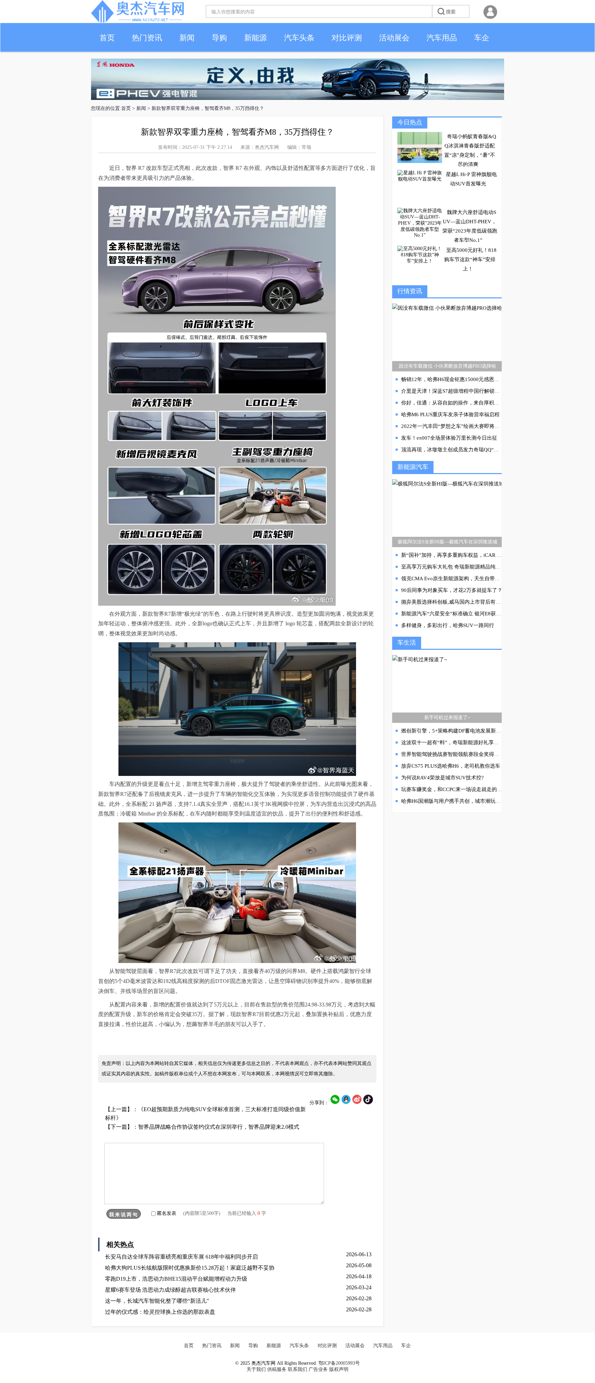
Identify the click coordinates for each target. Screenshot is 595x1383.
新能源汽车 (412, 466)
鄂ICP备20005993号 (339, 1363)
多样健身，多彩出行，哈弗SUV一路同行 (447, 625)
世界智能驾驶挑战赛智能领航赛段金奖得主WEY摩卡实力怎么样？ (476, 754)
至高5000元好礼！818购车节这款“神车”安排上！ (470, 259)
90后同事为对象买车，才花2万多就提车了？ (451, 590)
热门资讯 (147, 37)
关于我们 (256, 1369)
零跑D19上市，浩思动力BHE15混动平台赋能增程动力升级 (176, 1279)
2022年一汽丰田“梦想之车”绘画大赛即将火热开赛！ (460, 426)
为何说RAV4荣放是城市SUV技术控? (442, 777)
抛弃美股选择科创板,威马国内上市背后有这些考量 (458, 602)
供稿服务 (276, 1369)
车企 (481, 37)
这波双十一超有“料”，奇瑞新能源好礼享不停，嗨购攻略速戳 (470, 742)
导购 (219, 37)
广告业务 (318, 1369)
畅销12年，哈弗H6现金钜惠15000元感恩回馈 (452, 379)
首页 (107, 37)
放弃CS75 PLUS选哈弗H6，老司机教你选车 (450, 766)
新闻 (187, 37)
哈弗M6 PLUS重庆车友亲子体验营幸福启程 (450, 414)
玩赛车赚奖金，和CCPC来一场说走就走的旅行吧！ (459, 789)
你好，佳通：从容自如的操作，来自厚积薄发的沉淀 (460, 403)
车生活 (406, 642)
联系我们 (297, 1369)
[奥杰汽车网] (137, 21)
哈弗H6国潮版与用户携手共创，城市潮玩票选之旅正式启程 (469, 801)
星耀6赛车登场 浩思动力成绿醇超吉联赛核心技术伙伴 (170, 1290)
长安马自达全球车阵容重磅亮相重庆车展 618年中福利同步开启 (181, 1257)
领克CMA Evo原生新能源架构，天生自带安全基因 (458, 578)
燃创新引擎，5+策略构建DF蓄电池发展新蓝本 (453, 731)
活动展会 (394, 37)
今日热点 (409, 122)
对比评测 (347, 37)
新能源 (255, 37)
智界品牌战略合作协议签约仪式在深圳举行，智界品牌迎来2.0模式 (218, 1127)
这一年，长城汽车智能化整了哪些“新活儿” (157, 1301)
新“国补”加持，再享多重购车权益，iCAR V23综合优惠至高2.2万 (475, 555)
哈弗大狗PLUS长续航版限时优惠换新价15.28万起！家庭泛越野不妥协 (189, 1268)
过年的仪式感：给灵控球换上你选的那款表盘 (160, 1312)
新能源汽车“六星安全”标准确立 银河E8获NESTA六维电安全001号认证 (481, 613)
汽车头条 (299, 37)
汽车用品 (442, 37)
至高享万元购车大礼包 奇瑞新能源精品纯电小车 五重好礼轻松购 (475, 567)
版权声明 (338, 1369)
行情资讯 (409, 291)
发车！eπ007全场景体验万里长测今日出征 (449, 438)
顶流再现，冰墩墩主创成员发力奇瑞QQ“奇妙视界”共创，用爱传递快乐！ (484, 449)
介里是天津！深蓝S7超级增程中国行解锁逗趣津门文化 (463, 391)
